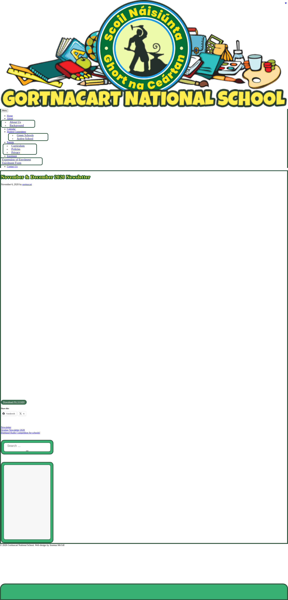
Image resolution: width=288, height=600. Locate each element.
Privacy (15, 152)
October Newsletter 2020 (13, 430)
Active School (25, 138)
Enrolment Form (11, 162)
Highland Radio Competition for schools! (20, 432)
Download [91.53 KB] (14, 402)
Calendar (11, 129)
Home (10, 116)
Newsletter (6, 427)
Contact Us (12, 166)
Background (17, 125)
